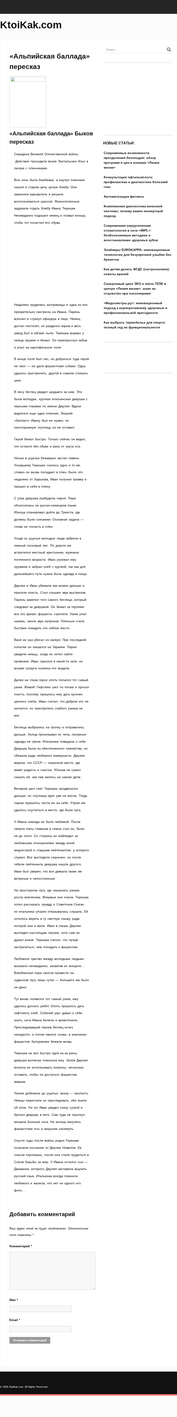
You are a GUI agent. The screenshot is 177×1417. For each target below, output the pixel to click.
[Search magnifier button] (169, 49)
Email (14, 1320)
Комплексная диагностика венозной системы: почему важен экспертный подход (133, 211)
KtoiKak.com (31, 24)
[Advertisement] (51, 264)
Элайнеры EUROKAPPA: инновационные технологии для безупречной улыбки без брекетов (137, 254)
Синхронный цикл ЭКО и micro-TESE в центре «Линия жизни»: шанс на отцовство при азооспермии (135, 288)
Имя (13, 1300)
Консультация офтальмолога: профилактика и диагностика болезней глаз (136, 182)
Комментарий (20, 1246)
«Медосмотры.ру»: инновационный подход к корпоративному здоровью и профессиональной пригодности (135, 308)
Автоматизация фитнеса (124, 196)
